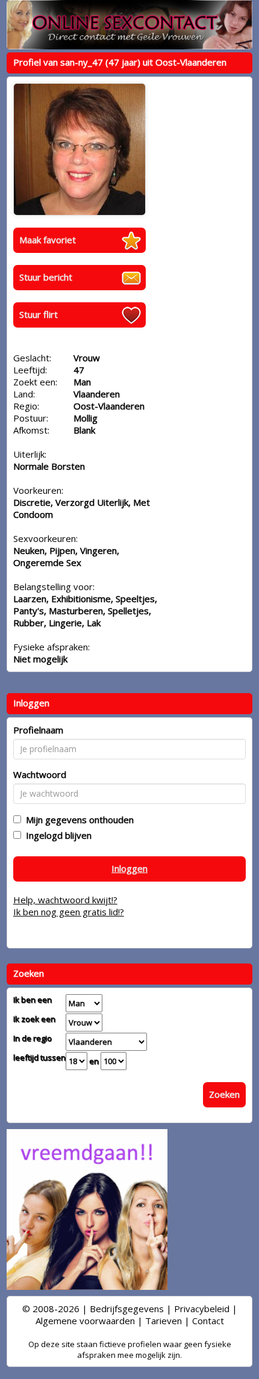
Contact (208, 1321)
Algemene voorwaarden (85, 1321)
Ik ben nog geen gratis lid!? (68, 912)
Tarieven (163, 1321)
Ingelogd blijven (56, 835)
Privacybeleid (201, 1309)
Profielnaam (38, 730)
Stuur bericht (45, 277)
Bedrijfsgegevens (127, 1309)
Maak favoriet (47, 240)
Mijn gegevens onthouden (77, 820)
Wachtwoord (39, 774)
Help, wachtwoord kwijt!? (65, 900)
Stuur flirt (38, 314)
